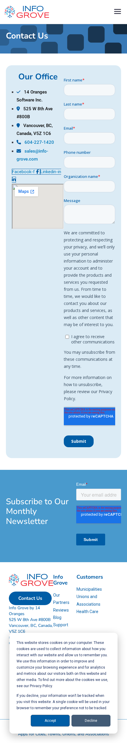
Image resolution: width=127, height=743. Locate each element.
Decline (91, 721)
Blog (57, 617)
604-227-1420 (39, 142)
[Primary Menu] (117, 12)
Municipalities (89, 589)
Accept (50, 721)
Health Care (87, 611)
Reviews (61, 610)
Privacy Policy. (41, 686)
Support (60, 624)
